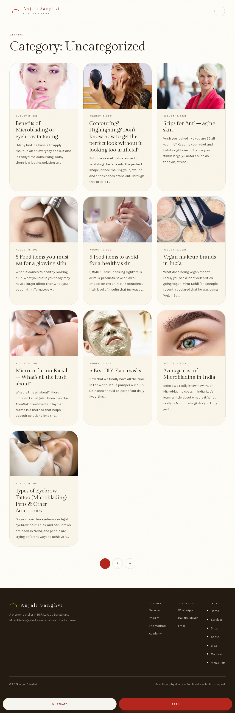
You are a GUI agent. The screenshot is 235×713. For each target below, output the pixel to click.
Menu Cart (218, 663)
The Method (157, 626)
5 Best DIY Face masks (115, 370)
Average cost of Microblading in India (189, 374)
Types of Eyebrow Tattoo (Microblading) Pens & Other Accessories (41, 501)
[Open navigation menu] (219, 11)
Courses (217, 654)
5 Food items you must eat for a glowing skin (42, 260)
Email (181, 626)
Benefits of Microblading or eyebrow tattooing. (37, 130)
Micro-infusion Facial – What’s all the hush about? (41, 377)
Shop (214, 628)
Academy (155, 633)
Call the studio (188, 618)
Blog (214, 645)
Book (176, 703)
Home (215, 611)
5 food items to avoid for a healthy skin (113, 260)
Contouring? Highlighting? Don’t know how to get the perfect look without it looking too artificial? (115, 136)
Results (154, 618)
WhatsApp (185, 610)
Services (155, 610)
